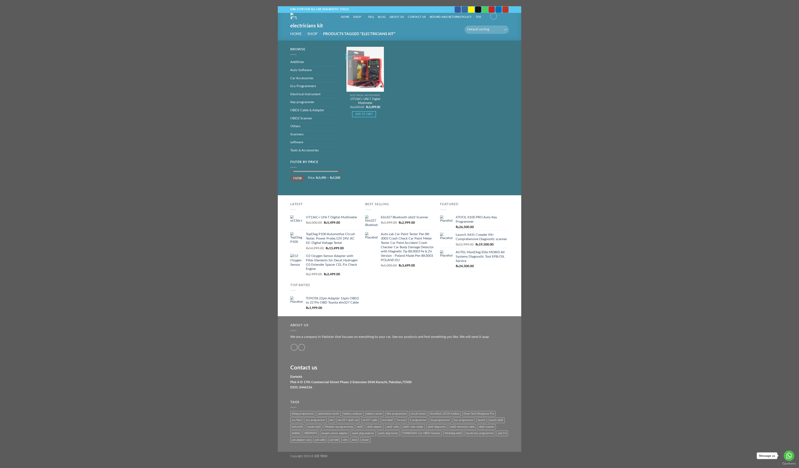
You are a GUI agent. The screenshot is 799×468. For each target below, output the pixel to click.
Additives (297, 62)
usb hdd (334, 440)
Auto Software (301, 70)
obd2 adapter (374, 427)
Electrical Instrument (305, 94)
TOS (478, 17)
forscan (401, 420)
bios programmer (397, 413)
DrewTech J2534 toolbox (445, 413)
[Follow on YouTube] (505, 9)
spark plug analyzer (363, 433)
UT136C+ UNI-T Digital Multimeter (365, 101)
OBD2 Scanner (301, 118)
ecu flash (297, 420)
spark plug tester (388, 433)
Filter (297, 178)
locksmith (297, 427)
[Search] (335, 17)
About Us (397, 17)
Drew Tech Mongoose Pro (479, 413)
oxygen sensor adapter (334, 433)
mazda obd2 (314, 427)
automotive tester (328, 413)
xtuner (365, 440)
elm (331, 420)
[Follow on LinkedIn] (498, 9)
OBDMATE (310, 433)
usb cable (320, 440)
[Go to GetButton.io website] (789, 463)
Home (345, 17)
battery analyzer (352, 413)
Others (295, 126)
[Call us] (485, 9)
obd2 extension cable (462, 427)
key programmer (464, 420)
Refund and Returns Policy (450, 17)
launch (481, 420)
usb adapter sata (301, 440)
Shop (357, 17)
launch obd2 (496, 420)
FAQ (371, 17)
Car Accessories (301, 78)
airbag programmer (303, 413)
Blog (382, 17)
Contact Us (417, 17)
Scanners (297, 134)
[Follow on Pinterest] (492, 9)
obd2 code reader (413, 427)
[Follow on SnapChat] (471, 9)
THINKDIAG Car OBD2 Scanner (421, 433)
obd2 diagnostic (437, 427)
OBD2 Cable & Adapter (307, 110)
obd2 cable (392, 427)
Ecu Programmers (303, 86)
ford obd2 (387, 420)
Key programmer (302, 102)
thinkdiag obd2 (453, 433)
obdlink (296, 433)
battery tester (374, 413)
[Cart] (505, 15)
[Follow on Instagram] (465, 9)
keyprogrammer (440, 420)
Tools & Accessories (304, 150)
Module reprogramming (339, 427)
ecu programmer (315, 420)
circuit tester (418, 413)
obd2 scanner (487, 427)
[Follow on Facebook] (458, 9)
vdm (345, 440)
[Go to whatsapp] (789, 456)
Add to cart (364, 114)
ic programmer (418, 420)
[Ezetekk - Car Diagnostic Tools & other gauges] (307, 16)
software (296, 142)
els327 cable (369, 420)
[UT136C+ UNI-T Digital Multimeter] (365, 69)
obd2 (360, 427)
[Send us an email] (478, 9)
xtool (354, 440)
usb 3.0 (502, 433)
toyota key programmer (480, 433)
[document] (399, 361)
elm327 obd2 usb (348, 420)
